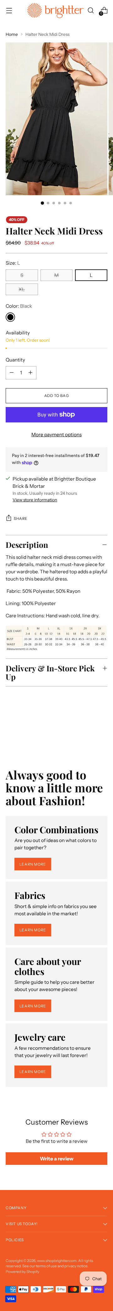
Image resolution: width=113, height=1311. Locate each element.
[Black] (10, 317)
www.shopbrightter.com (57, 1260)
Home (12, 34)
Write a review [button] (56, 1158)
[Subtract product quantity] (30, 372)
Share (21, 518)
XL (22, 289)
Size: (13, 263)
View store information (35, 499)
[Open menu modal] (9, 10)
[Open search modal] (90, 10)
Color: (19, 306)
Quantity (15, 360)
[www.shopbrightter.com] (55, 11)
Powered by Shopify (22, 1271)
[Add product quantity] (11, 372)
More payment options (56, 435)
